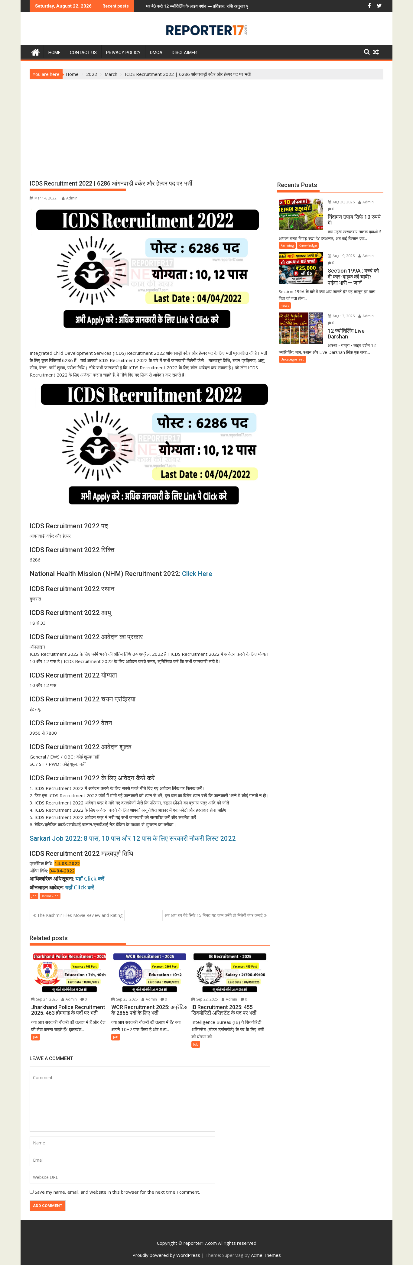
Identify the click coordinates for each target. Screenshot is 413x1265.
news (285, 305)
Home (54, 52)
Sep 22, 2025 (206, 999)
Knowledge (308, 245)
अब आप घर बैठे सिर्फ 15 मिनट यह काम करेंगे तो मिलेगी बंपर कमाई (213, 915)
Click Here (197, 574)
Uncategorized (292, 359)
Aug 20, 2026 (343, 202)
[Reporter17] (36, 51)
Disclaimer (184, 52)
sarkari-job (50, 896)
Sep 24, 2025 (46, 999)
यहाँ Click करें (90, 878)
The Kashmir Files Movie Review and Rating (79, 915)
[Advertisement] (206, 124)
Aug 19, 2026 (343, 255)
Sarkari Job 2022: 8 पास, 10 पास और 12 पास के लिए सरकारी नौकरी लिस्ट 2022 (133, 838)
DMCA (156, 52)
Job (34, 896)
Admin (71, 198)
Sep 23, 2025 (126, 999)
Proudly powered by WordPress (166, 1255)
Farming (287, 245)
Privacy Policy (123, 52)
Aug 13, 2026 (343, 316)
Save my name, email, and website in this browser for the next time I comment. (117, 1192)
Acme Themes (266, 1255)
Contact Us (83, 52)
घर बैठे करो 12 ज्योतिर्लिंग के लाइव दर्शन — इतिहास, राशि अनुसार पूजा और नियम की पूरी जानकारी (184, 6)
